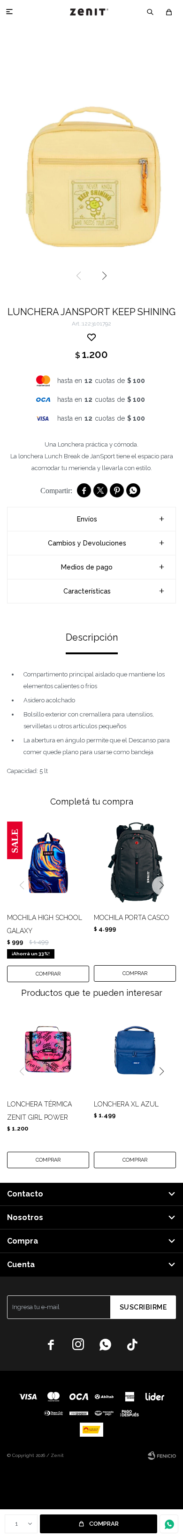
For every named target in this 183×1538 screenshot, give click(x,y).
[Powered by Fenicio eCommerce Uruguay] (162, 1455)
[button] (150, 12)
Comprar (104, 1523)
